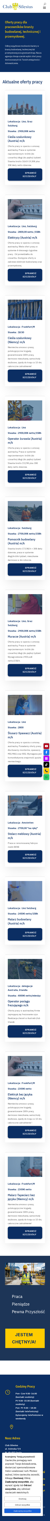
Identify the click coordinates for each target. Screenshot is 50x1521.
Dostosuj (22, 1499)
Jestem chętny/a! (24, 1338)
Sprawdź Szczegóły (29, 174)
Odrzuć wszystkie (22, 1505)
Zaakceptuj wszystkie (22, 1511)
